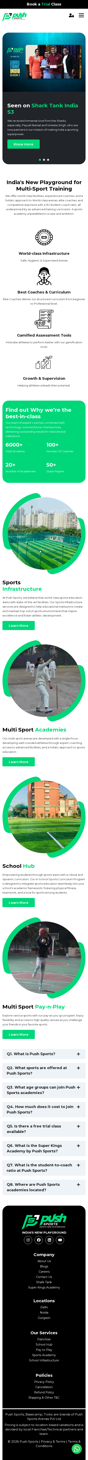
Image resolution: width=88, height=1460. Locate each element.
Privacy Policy (44, 1382)
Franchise (44, 1339)
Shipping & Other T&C (44, 1397)
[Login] (72, 15)
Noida (44, 1312)
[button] (40, 160)
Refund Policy (44, 1392)
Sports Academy (44, 1355)
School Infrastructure (44, 1360)
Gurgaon (44, 1318)
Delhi (44, 1307)
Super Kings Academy (44, 1287)
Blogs (44, 1266)
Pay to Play (44, 1350)
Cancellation (44, 1387)
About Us (44, 1261)
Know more (23, 144)
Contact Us (44, 1277)
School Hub (44, 1344)
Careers (44, 1271)
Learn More (18, 626)
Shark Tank (44, 1282)
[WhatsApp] (77, 1449)
